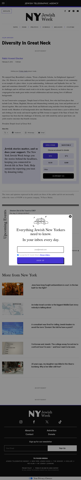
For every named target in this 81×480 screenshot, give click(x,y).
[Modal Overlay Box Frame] (40, 240)
